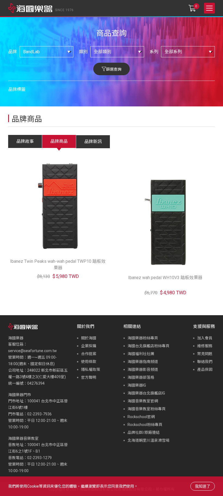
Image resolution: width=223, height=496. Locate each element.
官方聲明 (88, 377)
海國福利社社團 (141, 354)
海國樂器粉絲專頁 (143, 338)
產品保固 (204, 369)
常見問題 (204, 354)
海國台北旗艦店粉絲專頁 (148, 346)
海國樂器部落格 (141, 377)
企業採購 (88, 346)
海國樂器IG (137, 385)
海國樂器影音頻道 (143, 369)
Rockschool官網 (141, 417)
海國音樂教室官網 (143, 401)
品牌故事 (25, 141)
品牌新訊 (93, 141)
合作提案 (88, 354)
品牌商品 (59, 141)
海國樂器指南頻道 (143, 361)
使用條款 (88, 361)
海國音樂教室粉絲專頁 (147, 409)
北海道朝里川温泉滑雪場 (148, 440)
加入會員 (204, 338)
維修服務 (204, 346)
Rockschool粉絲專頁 (145, 424)
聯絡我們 (204, 361)
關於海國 (88, 338)
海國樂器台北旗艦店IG (146, 393)
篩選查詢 (113, 69)
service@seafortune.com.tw (32, 351)
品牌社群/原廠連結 (144, 432)
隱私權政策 (90, 369)
